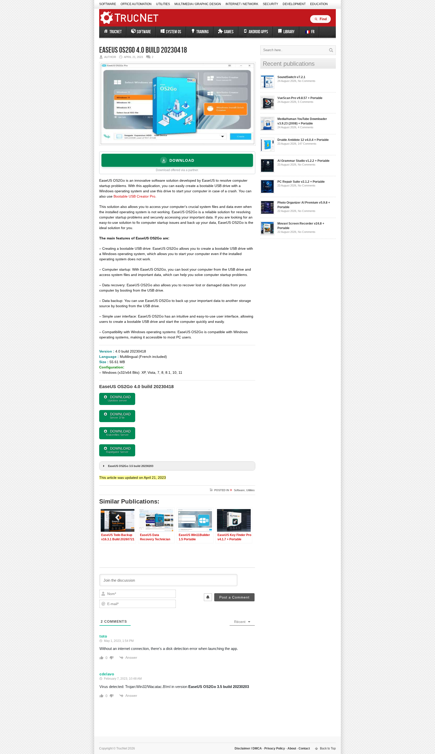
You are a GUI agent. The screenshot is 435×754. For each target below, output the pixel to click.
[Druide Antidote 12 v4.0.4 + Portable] (267, 150)
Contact (304, 748)
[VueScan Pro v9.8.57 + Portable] (267, 109)
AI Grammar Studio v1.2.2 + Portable (303, 161)
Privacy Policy (275, 748)
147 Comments (307, 143)
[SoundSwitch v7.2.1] (267, 88)
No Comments (306, 80)
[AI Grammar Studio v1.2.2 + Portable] (267, 171)
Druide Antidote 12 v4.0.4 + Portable (303, 140)
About (292, 748)
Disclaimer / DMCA (249, 748)
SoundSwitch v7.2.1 (291, 77)
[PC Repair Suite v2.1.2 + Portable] (267, 192)
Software (107, 4)
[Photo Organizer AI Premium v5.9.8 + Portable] (267, 213)
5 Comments (305, 101)
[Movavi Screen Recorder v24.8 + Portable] (267, 234)
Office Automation (136, 4)
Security (270, 4)
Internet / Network (242, 4)
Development (294, 4)
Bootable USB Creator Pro (134, 196)
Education (319, 4)
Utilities (163, 4)
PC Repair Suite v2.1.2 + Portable (301, 181)
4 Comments (305, 127)
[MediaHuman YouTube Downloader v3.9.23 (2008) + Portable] (267, 130)
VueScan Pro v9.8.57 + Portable (299, 98)
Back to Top (328, 748)
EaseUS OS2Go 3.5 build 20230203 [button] (130, 465)
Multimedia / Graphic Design (197, 4)
